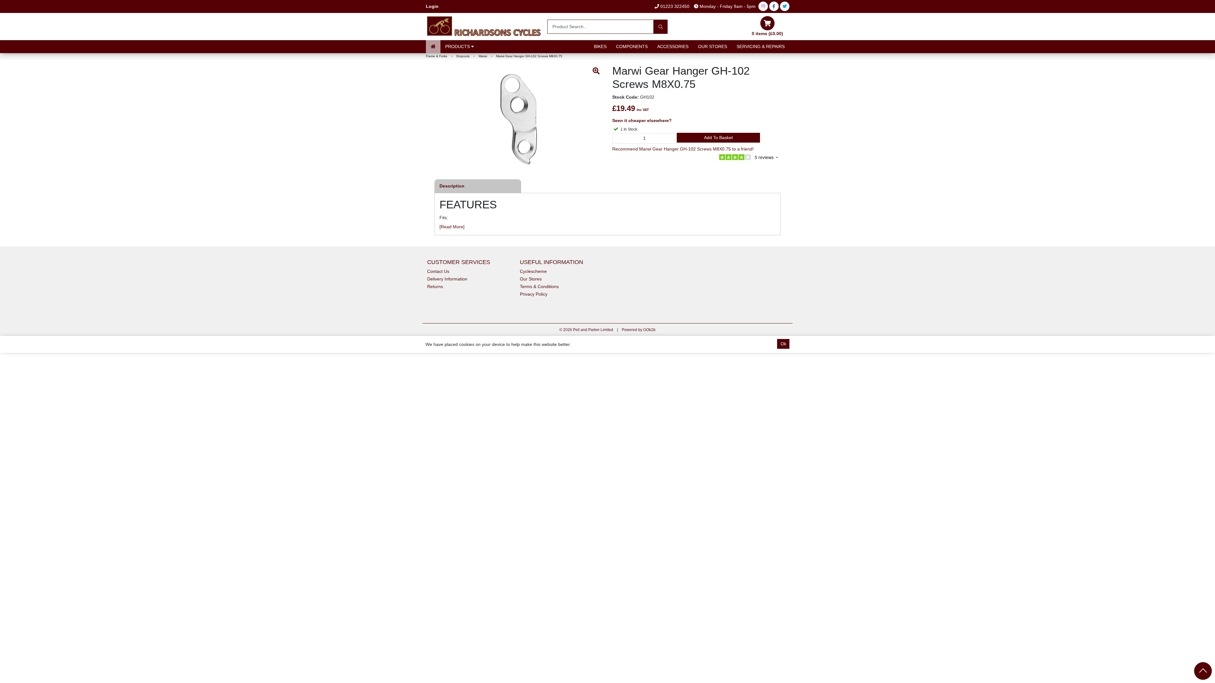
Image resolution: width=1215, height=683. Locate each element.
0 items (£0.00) (767, 33)
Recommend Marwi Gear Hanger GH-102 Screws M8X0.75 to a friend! (683, 148)
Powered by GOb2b (639, 330)
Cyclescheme (533, 271)
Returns (435, 286)
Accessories (672, 46)
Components (632, 46)
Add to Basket (718, 137)
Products (458, 46)
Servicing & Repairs (761, 46)
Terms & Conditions (539, 286)
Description (451, 185)
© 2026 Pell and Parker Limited (586, 330)
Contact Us (438, 271)
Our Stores (712, 46)
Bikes (600, 46)
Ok (783, 343)
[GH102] (520, 119)
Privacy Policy (533, 294)
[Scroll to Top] (1203, 671)
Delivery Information (447, 278)
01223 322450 (674, 6)
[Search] (660, 27)
